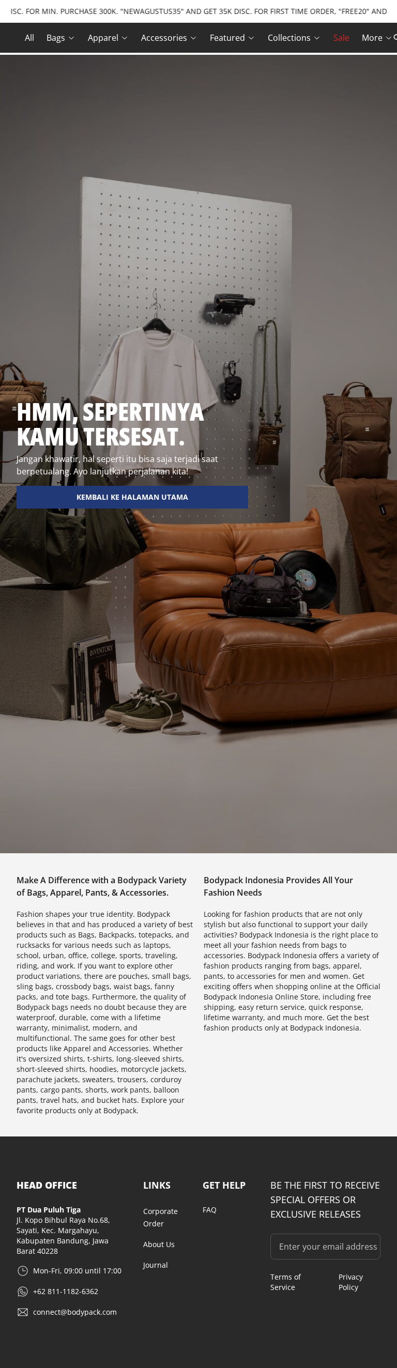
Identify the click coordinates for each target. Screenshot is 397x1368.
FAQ (210, 1210)
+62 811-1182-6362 (65, 1291)
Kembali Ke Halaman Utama (132, 497)
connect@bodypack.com (75, 1312)
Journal (155, 1265)
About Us (159, 1244)
